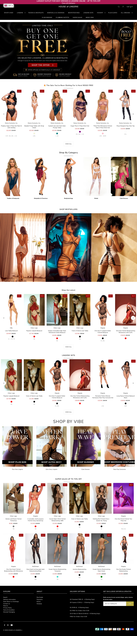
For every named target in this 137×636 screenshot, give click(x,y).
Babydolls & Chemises (41, 198)
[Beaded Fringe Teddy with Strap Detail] (34, 105)
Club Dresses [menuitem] (47, 17)
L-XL (15, 136)
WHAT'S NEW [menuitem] (8, 13)
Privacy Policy (7, 608)
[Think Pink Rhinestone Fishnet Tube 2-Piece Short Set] (102, 105)
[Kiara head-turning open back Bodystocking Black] (35, 548)
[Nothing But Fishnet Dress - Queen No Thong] (101, 498)
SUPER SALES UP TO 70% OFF (68, 479)
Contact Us (6, 604)
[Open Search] (118, 6)
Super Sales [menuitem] (77, 17)
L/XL (34, 136)
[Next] (133, 114)
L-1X (57, 136)
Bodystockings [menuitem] (74, 13)
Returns (5, 606)
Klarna (39, 601)
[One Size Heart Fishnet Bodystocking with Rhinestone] (13, 548)
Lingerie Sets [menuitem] (88, 13)
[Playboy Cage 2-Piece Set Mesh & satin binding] (11, 105)
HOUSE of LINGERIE (68, 6)
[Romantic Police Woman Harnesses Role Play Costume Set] (102, 375)
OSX (125, 406)
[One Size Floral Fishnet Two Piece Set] (123, 498)
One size (123, 529)
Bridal (96, 198)
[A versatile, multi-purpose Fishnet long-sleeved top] (35, 498)
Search (5, 597)
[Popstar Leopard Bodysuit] (34, 310)
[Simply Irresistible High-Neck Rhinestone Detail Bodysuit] (57, 310)
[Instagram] (7, 625)
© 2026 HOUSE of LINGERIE (12, 630)
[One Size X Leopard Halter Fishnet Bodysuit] (102, 310)
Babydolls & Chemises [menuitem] (55, 13)
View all (68, 347)
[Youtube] (12, 625)
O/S (35, 579)
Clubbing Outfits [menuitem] (62, 17)
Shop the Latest (68, 290)
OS (34, 339)
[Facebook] (4, 625)
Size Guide (40, 597)
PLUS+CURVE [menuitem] (112, 13)
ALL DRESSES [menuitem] (125, 13)
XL (12, 339)
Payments (40, 599)
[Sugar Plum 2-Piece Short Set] (79, 105)
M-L (126, 134)
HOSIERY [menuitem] (100, 13)
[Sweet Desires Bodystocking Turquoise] (57, 548)
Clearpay (39, 604)
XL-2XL (103, 341)
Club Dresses (124, 198)
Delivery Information (9, 599)
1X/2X (104, 136)
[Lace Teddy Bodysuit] (11, 310)
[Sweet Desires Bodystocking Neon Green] (101, 548)
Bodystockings (68, 198)
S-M (7, 136)
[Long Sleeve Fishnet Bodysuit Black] (125, 375)
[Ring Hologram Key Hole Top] (125, 105)
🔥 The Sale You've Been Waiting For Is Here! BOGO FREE (68, 85)
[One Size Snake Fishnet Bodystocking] (123, 548)
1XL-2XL (11, 136)
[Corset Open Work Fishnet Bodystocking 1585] (57, 498)
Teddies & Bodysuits (13, 198)
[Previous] (4, 114)
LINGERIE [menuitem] (20, 13)
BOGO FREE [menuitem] (90, 17)
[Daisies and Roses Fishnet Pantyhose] (13, 498)
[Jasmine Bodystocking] (79, 548)
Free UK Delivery (68, 3)
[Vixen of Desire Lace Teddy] (79, 310)
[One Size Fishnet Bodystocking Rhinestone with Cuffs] (125, 310)
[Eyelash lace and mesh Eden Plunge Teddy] (57, 105)
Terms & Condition (9, 610)
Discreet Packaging (9, 612)
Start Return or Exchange (11, 601)
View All (68, 144)
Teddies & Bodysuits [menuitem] (36, 13)
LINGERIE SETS (68, 355)
